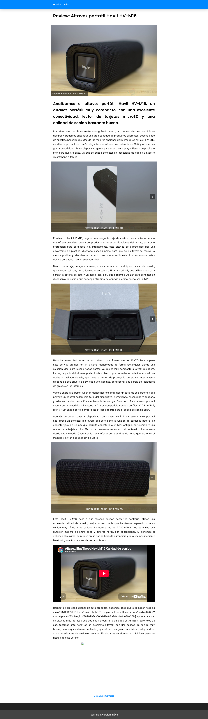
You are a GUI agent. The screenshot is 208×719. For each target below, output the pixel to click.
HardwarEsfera (62, 4)
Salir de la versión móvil (104, 714)
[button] (152, 196)
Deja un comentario (104, 695)
